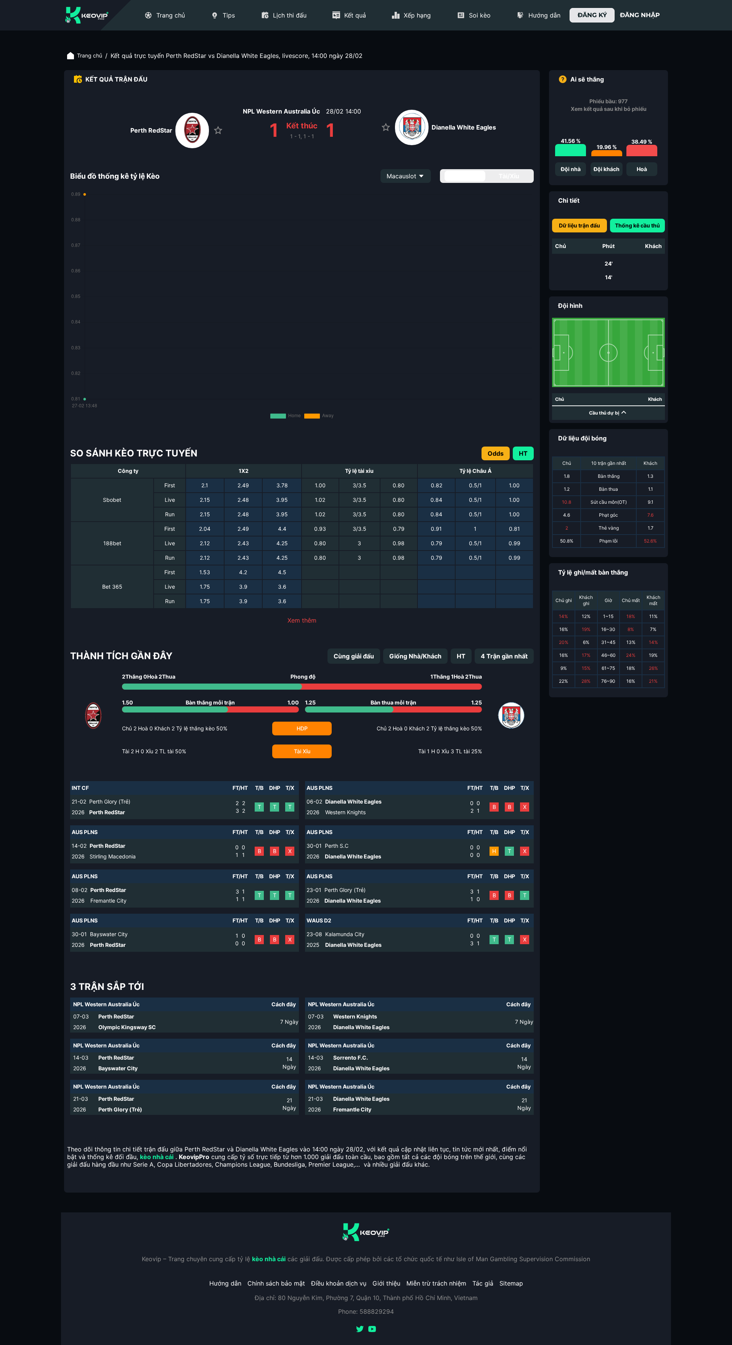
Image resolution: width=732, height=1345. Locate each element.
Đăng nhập (640, 15)
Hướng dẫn (225, 1283)
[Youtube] (372, 1329)
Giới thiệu (386, 1283)
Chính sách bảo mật (276, 1283)
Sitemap (511, 1283)
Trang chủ (89, 55)
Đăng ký (592, 15)
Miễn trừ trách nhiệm (436, 1283)
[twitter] (359, 1329)
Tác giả (482, 1283)
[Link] (87, 15)
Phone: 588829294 (366, 1311)
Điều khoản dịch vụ (338, 1283)
